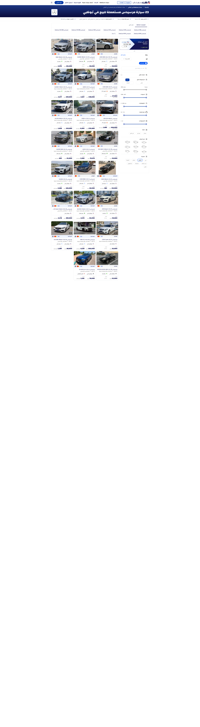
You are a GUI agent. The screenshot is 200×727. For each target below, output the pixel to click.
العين (145, 167)
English (128, 2)
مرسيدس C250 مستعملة (110, 30)
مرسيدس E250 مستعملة (125, 34)
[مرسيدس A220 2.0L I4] (85, 145)
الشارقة (137, 163)
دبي (145, 160)
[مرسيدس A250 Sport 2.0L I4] (107, 205)
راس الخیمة (144, 163)
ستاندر (145, 133)
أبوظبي (140, 160)
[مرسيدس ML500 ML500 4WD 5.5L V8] (107, 265)
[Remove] (146, 63)
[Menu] (51, 2)
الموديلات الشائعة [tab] (141, 25)
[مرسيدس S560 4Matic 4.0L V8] (62, 53)
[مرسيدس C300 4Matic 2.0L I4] (107, 175)
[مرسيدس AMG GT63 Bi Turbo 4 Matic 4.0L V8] (62, 205)
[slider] (146, 89)
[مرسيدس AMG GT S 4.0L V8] (85, 235)
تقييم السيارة (77, 3)
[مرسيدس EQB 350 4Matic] (107, 115)
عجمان (134, 160)
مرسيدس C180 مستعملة (140, 30)
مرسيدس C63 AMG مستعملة (61, 30)
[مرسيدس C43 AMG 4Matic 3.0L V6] (62, 235)
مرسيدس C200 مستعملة (125, 30)
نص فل (138, 133)
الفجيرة (127, 160)
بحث (113, 34)
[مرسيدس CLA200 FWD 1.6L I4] (62, 145)
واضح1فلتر (123, 55)
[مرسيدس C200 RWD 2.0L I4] (85, 175)
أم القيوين (130, 163)
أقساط (96, 3)
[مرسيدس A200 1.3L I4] (85, 84)
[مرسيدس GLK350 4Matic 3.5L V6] (85, 53)
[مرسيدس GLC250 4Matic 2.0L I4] (62, 115)
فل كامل (132, 133)
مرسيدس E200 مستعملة (140, 34)
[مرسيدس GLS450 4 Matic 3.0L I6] (62, 84)
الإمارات (122, 3)
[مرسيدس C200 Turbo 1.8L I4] (107, 235)
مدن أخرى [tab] (131, 25)
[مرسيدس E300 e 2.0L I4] (85, 115)
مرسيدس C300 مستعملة (94, 30)
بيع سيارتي (59, 3)
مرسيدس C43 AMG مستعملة (78, 30)
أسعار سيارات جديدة (87, 2)
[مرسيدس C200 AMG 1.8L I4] (107, 84)
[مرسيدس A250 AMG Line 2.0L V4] (107, 53)
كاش (142, 83)
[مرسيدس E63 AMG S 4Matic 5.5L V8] (107, 145)
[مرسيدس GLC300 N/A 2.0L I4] (85, 265)
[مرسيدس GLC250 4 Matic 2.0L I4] (85, 205)
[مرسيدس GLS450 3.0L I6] (62, 175)
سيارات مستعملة (104, 2)
